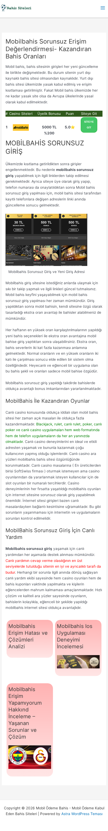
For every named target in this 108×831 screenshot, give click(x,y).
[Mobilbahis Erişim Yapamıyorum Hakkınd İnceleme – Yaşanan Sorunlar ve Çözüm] (29, 757)
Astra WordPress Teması (81, 814)
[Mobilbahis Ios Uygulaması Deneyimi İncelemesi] (78, 662)
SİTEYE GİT (89, 124)
